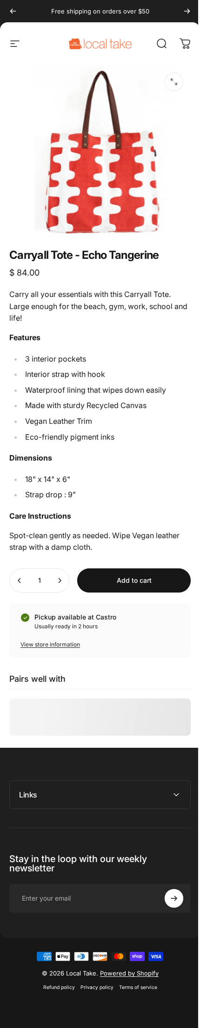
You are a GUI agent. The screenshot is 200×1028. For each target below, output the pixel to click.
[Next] (187, 11)
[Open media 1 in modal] (174, 81)
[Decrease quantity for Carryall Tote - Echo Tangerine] (19, 580)
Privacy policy (93, 981)
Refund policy (55, 981)
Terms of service (134, 981)
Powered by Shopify (125, 966)
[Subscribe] (167, 892)
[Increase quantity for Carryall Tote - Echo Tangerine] (59, 580)
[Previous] (13, 11)
